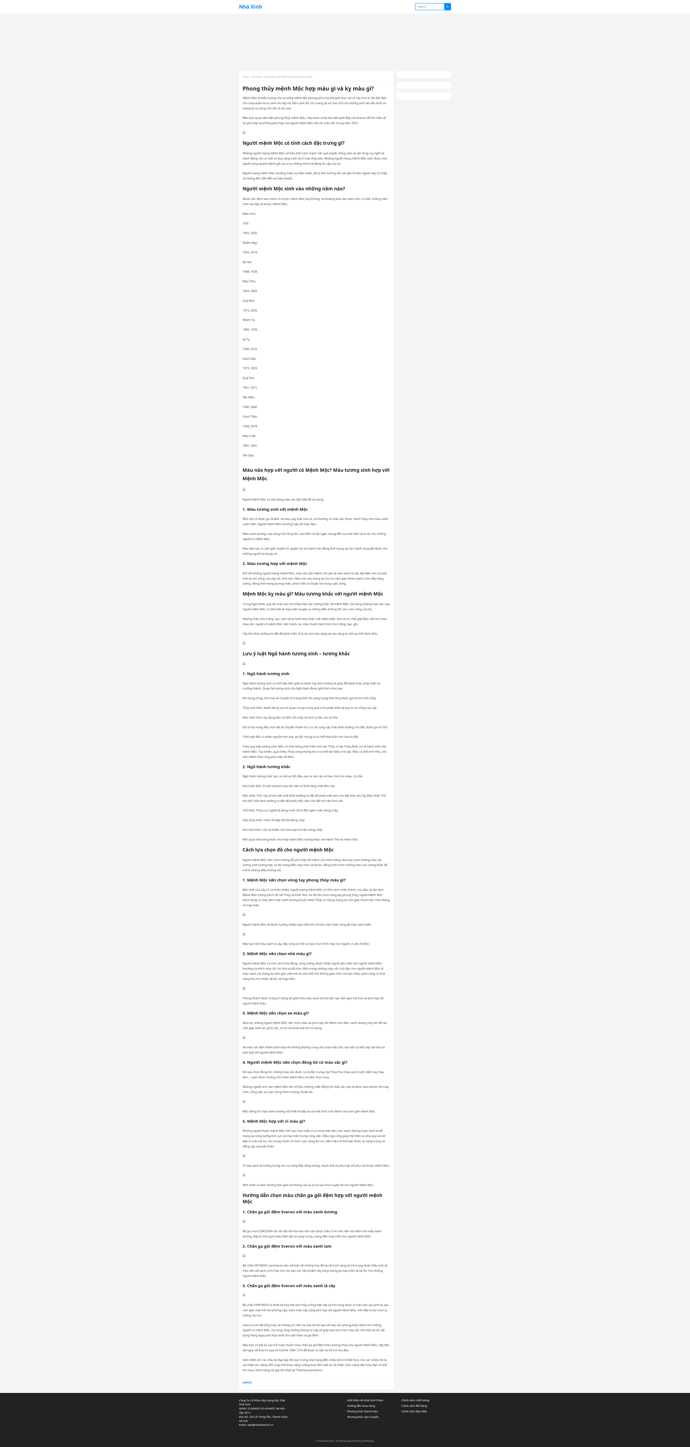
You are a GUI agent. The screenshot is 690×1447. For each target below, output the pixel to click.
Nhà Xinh (250, 6)
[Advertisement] (345, 40)
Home (246, 76)
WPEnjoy (369, 1441)
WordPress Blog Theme (348, 1441)
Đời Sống (256, 76)
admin (247, 1382)
